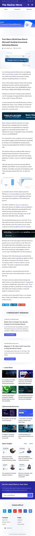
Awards (19, 522)
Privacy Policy (21, 524)
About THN (4, 520)
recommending (14, 194)
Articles (31, 443)
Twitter (8, 297)
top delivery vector (18, 227)
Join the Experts (9, 359)
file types (20, 213)
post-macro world (12, 74)
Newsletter (17, 9)
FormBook (27, 89)
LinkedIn (15, 297)
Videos (25, 443)
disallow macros (20, 207)
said (3, 147)
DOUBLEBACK (23, 87)
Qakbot (12, 89)
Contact (4, 524)
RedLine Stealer (6, 87)
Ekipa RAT (17, 252)
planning (19, 258)
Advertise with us (6, 522)
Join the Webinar (10, 334)
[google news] (30, 511)
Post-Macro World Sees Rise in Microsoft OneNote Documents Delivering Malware (14, 42)
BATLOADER (17, 89)
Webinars (29, 9)
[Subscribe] (30, 495)
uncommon (14, 213)
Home (5, 9)
